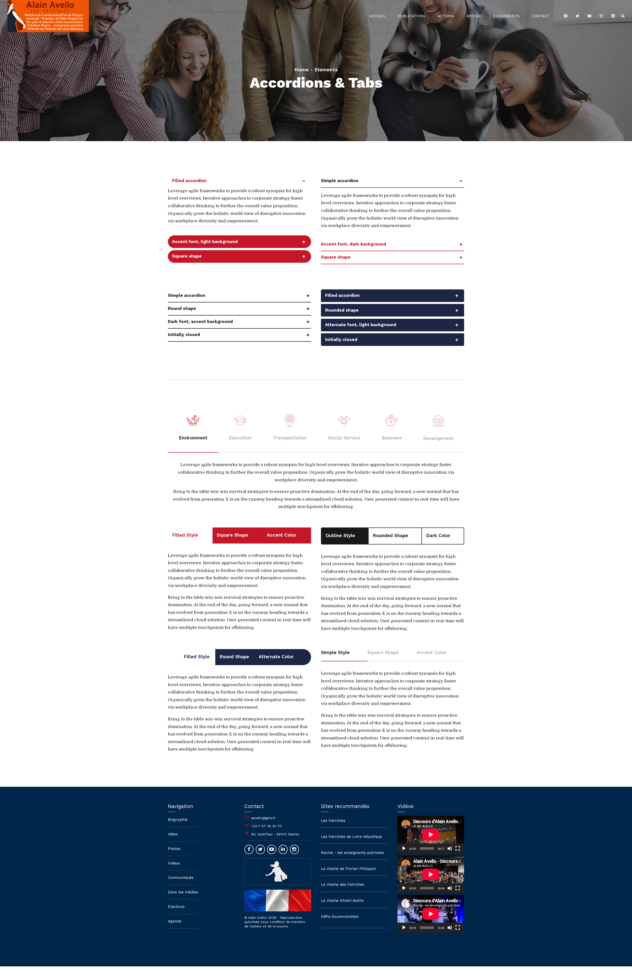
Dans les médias (183, 892)
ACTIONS (446, 16)
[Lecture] (403, 848)
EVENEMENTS (506, 16)
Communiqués (181, 877)
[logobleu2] (278, 871)
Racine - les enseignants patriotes (352, 852)
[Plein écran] (457, 848)
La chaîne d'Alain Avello (342, 900)
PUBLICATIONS (411, 16)
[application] (430, 834)
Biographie (178, 819)
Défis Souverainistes (339, 916)
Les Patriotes (333, 820)
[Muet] (449, 848)
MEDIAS (474, 16)
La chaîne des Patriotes (342, 884)
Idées (173, 834)
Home (301, 70)
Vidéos (174, 863)
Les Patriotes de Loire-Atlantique (351, 836)
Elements (326, 70)
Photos (174, 848)
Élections (176, 906)
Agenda (174, 921)
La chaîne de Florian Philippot (348, 868)
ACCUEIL (378, 16)
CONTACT (541, 16)
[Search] (623, 16)
